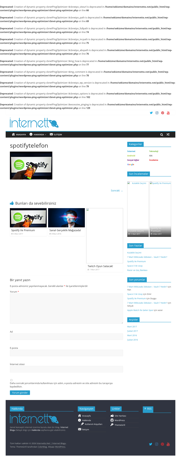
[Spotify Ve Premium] (28, 209)
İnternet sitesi (17, 364)
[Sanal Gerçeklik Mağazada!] (66, 209)
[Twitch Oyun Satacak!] (104, 209)
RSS (149, 408)
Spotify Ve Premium (23, 230)
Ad (11, 331)
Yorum (14, 291)
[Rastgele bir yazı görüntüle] (168, 134)
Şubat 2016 (132, 339)
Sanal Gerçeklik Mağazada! (65, 230)
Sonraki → (117, 190)
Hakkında (36, 430)
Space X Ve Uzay (135, 265)
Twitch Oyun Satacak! (100, 266)
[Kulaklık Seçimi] (138, 183)
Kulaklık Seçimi (136, 230)
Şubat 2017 (132, 331)
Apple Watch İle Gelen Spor (140, 310)
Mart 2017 (132, 326)
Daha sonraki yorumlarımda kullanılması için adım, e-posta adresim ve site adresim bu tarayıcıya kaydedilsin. (61, 385)
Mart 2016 (132, 335)
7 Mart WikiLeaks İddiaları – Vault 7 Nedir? (147, 257)
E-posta (14, 348)
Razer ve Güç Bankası (137, 270)
